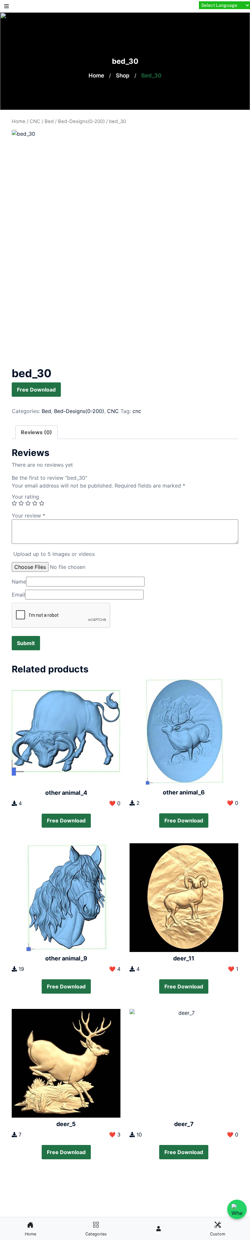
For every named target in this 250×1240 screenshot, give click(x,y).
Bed (49, 121)
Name (19, 581)
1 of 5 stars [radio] (14, 503)
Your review (28, 515)
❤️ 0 (114, 803)
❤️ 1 (233, 969)
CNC (35, 121)
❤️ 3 (114, 1134)
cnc (136, 411)
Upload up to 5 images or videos (54, 554)
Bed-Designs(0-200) (81, 121)
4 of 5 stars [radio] (34, 503)
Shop (123, 75)
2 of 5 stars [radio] (21, 503)
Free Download (36, 389)
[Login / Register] (158, 1229)
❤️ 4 (114, 969)
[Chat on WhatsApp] (237, 1209)
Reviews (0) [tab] (36, 432)
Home (96, 75)
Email (18, 594)
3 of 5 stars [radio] (28, 503)
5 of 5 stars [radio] (41, 503)
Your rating (25, 496)
